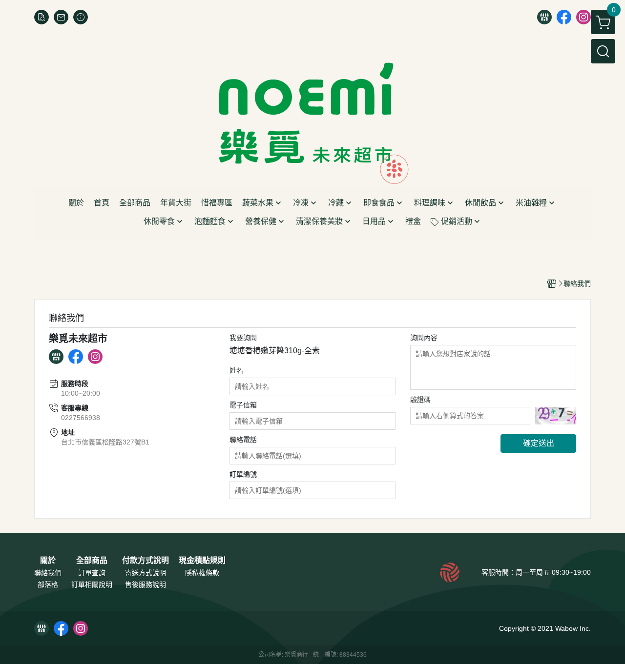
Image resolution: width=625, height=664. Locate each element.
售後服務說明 (145, 584)
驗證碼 (420, 399)
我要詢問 (243, 338)
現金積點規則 (202, 560)
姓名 (236, 370)
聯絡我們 (48, 572)
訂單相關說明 (91, 584)
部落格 (48, 584)
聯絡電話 (243, 439)
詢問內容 (424, 338)
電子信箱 (243, 405)
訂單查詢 (91, 572)
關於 (48, 560)
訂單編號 (243, 474)
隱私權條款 (202, 572)
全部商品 (91, 560)
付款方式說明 (145, 560)
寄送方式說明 (145, 572)
